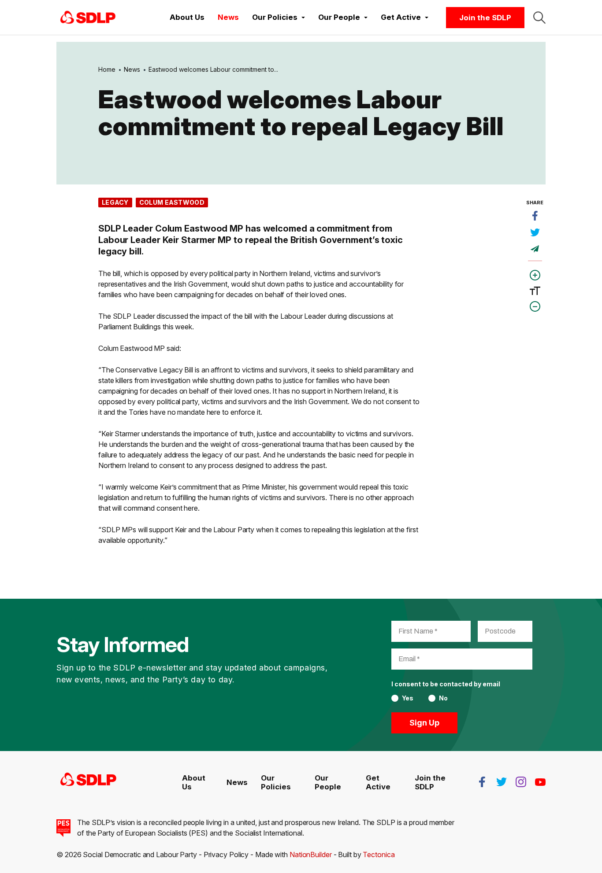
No (443, 698)
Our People (328, 782)
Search (539, 17)
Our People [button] (340, 17)
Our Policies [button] (275, 17)
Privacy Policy (226, 854)
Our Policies (276, 782)
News (228, 17)
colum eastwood (171, 202)
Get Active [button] (402, 17)
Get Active (378, 782)
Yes (407, 698)
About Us (187, 17)
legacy (115, 202)
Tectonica (378, 854)
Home (106, 69)
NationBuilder (311, 854)
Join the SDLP (485, 17)
